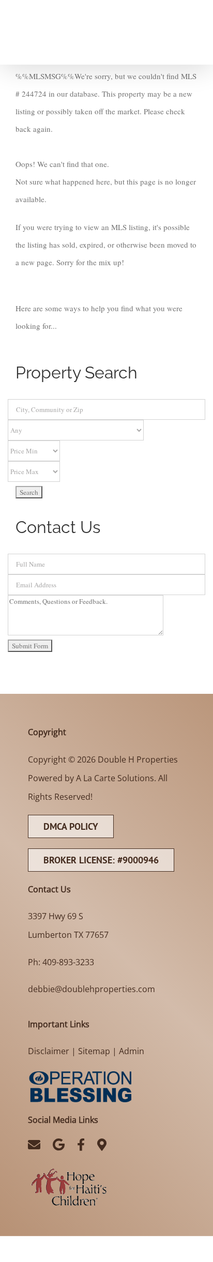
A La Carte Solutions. (116, 778)
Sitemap (94, 1051)
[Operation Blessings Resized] (79, 1073)
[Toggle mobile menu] (192, 7)
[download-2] (69, 1169)
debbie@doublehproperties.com (91, 989)
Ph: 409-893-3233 (61, 962)
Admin (131, 1051)
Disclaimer (48, 1051)
